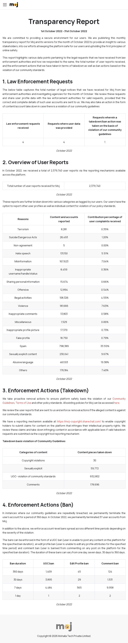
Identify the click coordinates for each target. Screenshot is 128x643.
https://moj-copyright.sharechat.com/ (79, 421)
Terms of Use (23, 402)
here (116, 402)
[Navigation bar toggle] (4, 4)
